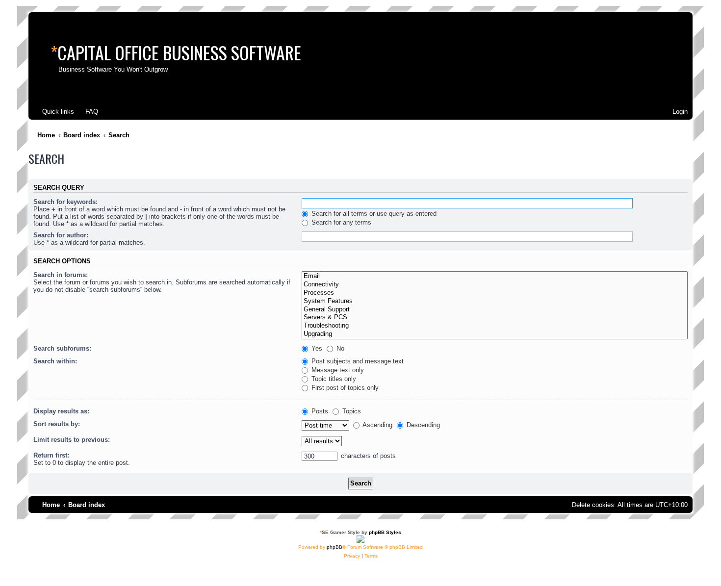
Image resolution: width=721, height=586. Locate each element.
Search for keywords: (65, 201)
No (339, 348)
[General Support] (495, 310)
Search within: (55, 361)
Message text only (336, 370)
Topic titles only (332, 378)
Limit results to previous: (71, 439)
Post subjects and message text (356, 361)
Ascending (376, 425)
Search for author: (60, 235)
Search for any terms (340, 222)
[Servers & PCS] (495, 317)
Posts (318, 411)
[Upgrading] (495, 334)
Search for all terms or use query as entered (373, 213)
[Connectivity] (495, 284)
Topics (350, 411)
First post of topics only (344, 387)
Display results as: (61, 411)
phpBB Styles (385, 532)
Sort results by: (56, 424)
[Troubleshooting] (495, 326)
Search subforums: (62, 348)
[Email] (495, 276)
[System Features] (495, 301)
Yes (315, 348)
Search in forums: (60, 275)
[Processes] (495, 293)
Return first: (51, 455)
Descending (422, 425)
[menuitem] (87, 111)
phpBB (334, 547)
